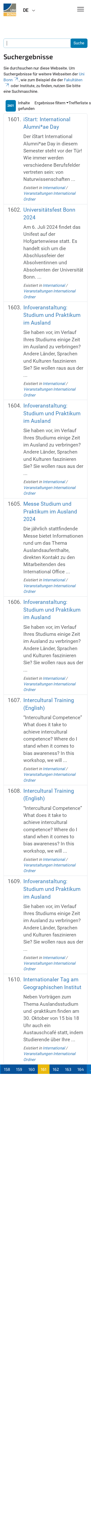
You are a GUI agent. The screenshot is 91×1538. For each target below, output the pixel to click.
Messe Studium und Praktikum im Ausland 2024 (50, 511)
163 (68, 1069)
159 (19, 1069)
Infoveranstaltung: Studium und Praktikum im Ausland (51, 315)
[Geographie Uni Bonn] (10, 10)
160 (31, 1069)
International (54, 187)
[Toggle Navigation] (80, 9)
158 (7, 1069)
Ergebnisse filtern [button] (50, 103)
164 (80, 1069)
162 (56, 1069)
